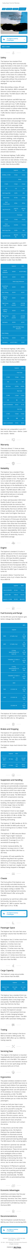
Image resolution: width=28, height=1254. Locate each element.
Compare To (15, 8)
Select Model (9, 8)
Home (4, 8)
